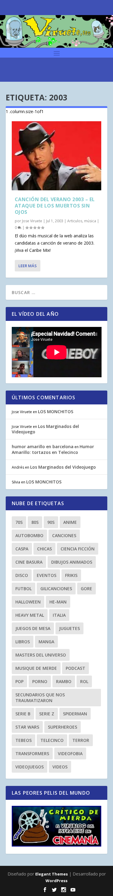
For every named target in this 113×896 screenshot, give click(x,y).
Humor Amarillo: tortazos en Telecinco (53, 449)
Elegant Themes (51, 874)
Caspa (21, 549)
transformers (32, 753)
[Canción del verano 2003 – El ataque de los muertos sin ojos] (57, 155)
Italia (59, 615)
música (90, 220)
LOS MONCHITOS (55, 411)
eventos (46, 575)
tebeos (23, 740)
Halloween (28, 602)
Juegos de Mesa (32, 628)
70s (19, 522)
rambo (63, 681)
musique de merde (36, 668)
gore (86, 588)
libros (22, 641)
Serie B (22, 714)
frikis (71, 575)
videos (59, 767)
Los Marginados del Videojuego (45, 429)
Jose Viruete (32, 220)
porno (39, 681)
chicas (44, 549)
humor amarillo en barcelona (43, 446)
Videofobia (70, 753)
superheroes (62, 727)
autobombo (29, 535)
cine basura (28, 562)
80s (35, 522)
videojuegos (29, 767)
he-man (58, 602)
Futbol (23, 588)
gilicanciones (56, 588)
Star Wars (27, 727)
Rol (84, 681)
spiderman (75, 714)
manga (46, 641)
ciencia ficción (78, 549)
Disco (21, 575)
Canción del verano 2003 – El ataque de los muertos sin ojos (55, 205)
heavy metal (29, 615)
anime (70, 522)
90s (51, 522)
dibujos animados (71, 562)
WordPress (56, 880)
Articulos (74, 220)
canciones (64, 535)
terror (80, 740)
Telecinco (52, 740)
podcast (75, 668)
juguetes (69, 628)
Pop (19, 681)
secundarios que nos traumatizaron (40, 697)
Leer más (27, 265)
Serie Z (46, 714)
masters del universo (40, 655)
